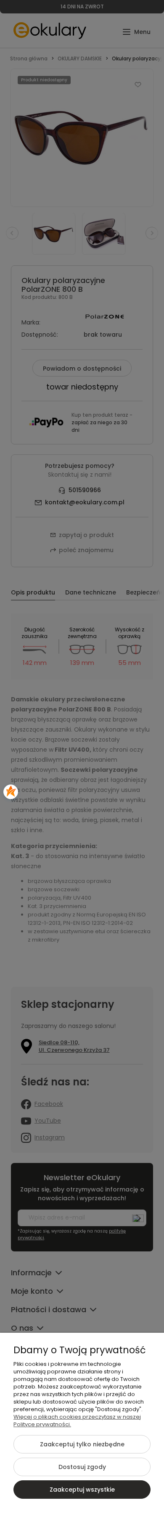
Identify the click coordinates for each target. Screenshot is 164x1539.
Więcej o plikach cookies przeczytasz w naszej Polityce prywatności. (77, 1420)
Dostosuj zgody (82, 1467)
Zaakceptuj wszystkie (82, 1489)
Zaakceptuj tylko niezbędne (82, 1444)
